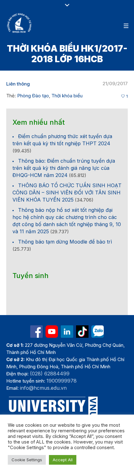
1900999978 (61, 381)
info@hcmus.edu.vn (43, 388)
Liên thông (18, 84)
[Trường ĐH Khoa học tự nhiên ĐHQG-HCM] (36, 331)
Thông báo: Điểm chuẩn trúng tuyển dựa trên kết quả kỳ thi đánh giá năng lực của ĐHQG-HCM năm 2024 (63, 168)
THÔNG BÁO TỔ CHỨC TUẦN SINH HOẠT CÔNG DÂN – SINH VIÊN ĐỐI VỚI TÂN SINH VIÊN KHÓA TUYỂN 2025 (67, 192)
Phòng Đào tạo (33, 96)
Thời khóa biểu (67, 96)
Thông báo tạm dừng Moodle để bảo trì (65, 242)
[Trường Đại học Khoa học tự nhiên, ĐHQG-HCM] (20, 23)
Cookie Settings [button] (27, 459)
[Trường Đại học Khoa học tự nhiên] (67, 331)
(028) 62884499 (49, 373)
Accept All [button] (63, 459)
